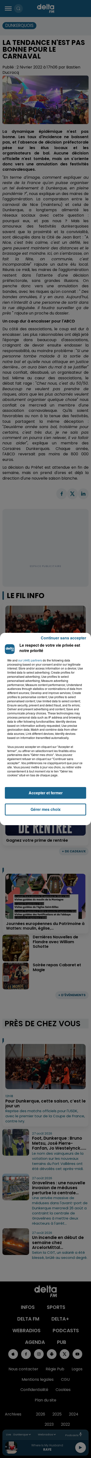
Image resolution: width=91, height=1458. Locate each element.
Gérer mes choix (46, 809)
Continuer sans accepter (63, 638)
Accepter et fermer (46, 793)
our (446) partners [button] (30, 660)
